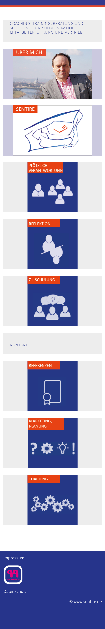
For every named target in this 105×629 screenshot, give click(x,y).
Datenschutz (15, 591)
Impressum (13, 557)
